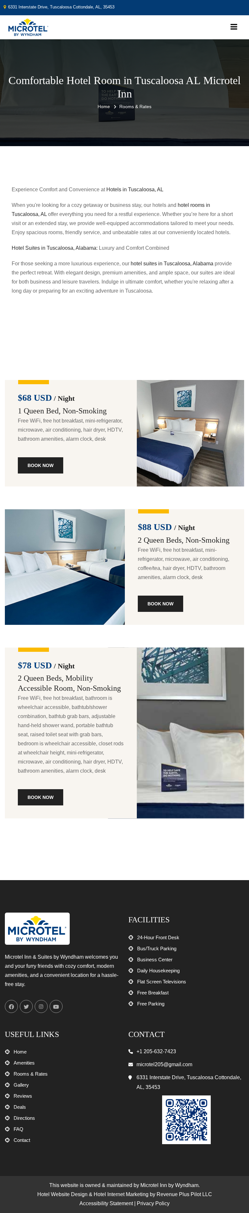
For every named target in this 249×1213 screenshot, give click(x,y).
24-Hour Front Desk (158, 937)
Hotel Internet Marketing (121, 1194)
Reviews (23, 1096)
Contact (22, 1140)
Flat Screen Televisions (161, 981)
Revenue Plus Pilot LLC (184, 1194)
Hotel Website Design (62, 1194)
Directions (24, 1118)
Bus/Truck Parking (156, 948)
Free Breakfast (153, 992)
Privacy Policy (153, 1203)
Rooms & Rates (31, 1074)
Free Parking (150, 1003)
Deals (20, 1107)
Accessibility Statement (106, 1203)
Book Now (40, 465)
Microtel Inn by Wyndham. (170, 1185)
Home (104, 106)
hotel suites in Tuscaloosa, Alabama (172, 263)
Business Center (154, 959)
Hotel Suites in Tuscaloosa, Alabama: (55, 248)
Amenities (24, 1063)
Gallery (21, 1085)
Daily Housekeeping (158, 970)
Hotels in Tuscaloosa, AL (134, 189)
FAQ (18, 1129)
